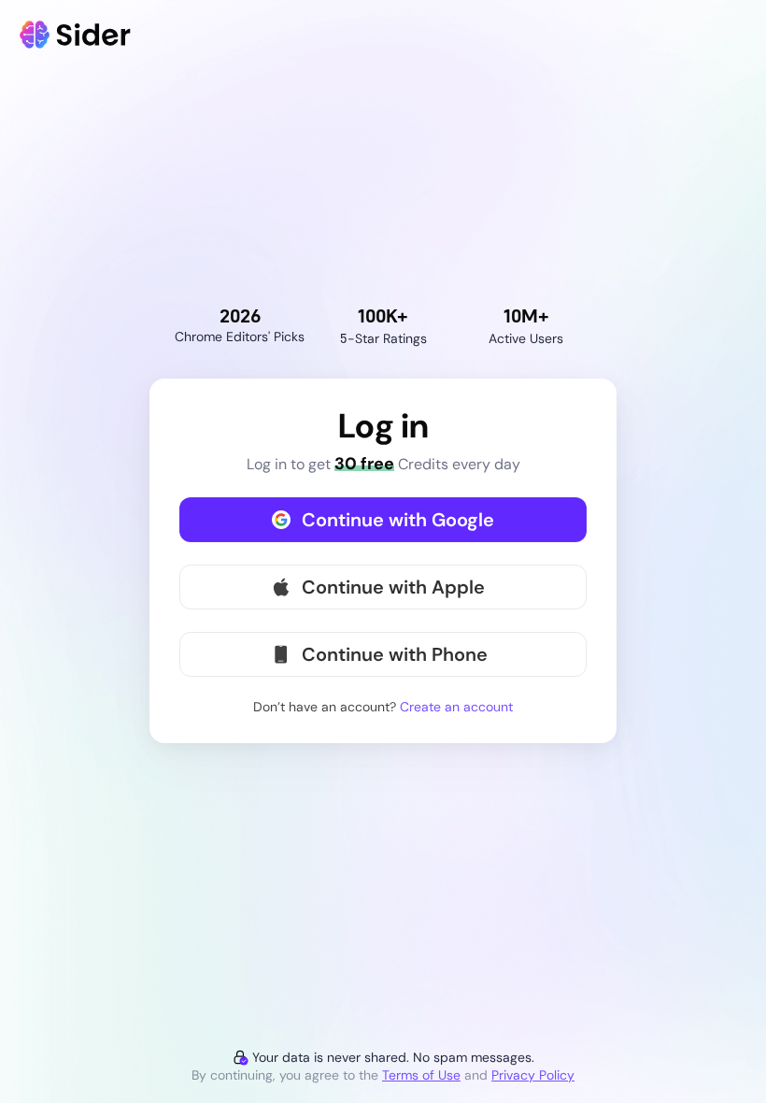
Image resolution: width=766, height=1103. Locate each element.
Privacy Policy (532, 1075)
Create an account (456, 706)
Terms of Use (421, 1075)
